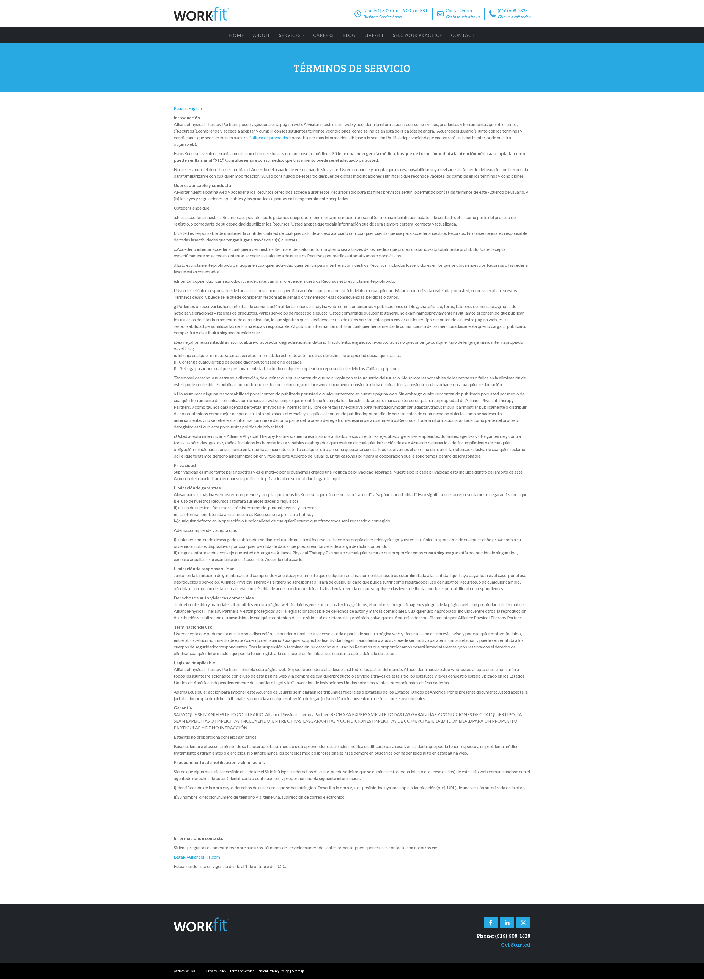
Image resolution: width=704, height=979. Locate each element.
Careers (323, 35)
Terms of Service (242, 971)
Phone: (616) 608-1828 (503, 935)
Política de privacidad (269, 137)
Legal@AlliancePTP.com (197, 856)
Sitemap (298, 971)
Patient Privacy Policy (273, 971)
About (261, 35)
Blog (349, 35)
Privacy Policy (216, 971)
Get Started (515, 944)
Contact (463, 35)
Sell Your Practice (417, 35)
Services (290, 35)
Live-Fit (374, 35)
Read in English (188, 108)
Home (236, 35)
